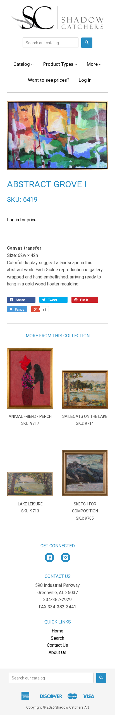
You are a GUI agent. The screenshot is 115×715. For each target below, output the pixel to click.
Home (57, 631)
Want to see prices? (48, 80)
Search (57, 638)
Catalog (22, 64)
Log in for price (22, 219)
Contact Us (57, 645)
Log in (85, 80)
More (93, 64)
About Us (57, 652)
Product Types (59, 64)
